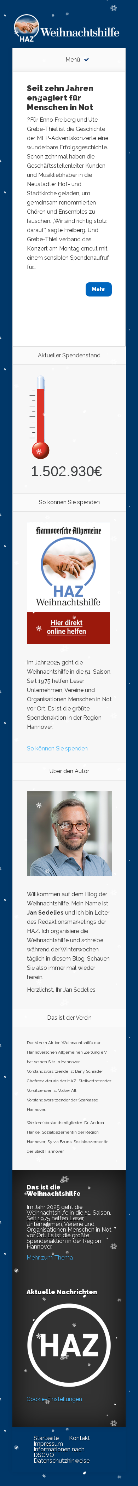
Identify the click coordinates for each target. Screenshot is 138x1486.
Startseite (46, 1438)
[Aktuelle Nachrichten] (69, 1345)
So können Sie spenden (57, 748)
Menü (72, 60)
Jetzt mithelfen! (95, 1431)
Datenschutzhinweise (62, 1460)
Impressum (48, 1443)
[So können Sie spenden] (68, 642)
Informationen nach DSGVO (59, 1452)
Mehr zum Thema (50, 1257)
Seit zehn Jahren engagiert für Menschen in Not (60, 97)
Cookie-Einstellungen (54, 1399)
